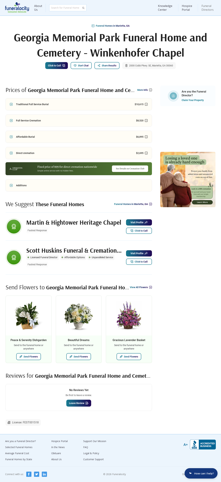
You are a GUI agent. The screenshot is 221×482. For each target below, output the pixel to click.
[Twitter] (36, 474)
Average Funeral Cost (17, 453)
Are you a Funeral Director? (20, 441)
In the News (58, 447)
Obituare (56, 453)
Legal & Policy (91, 453)
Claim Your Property (193, 100)
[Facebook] (28, 474)
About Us (38, 8)
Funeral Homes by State (18, 459)
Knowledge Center (165, 8)
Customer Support (93, 459)
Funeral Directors (207, 8)
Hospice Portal (187, 8)
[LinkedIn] (44, 474)
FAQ (85, 447)
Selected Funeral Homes (18, 447)
